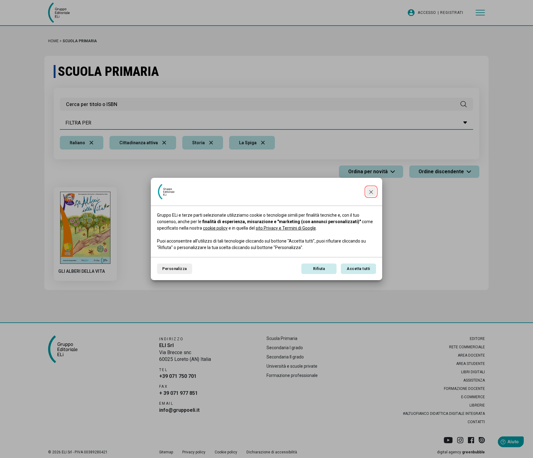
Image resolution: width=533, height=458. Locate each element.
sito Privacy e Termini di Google (286, 228)
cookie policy (215, 228)
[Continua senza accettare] (371, 191)
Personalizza (174, 269)
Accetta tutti (358, 269)
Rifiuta (319, 269)
